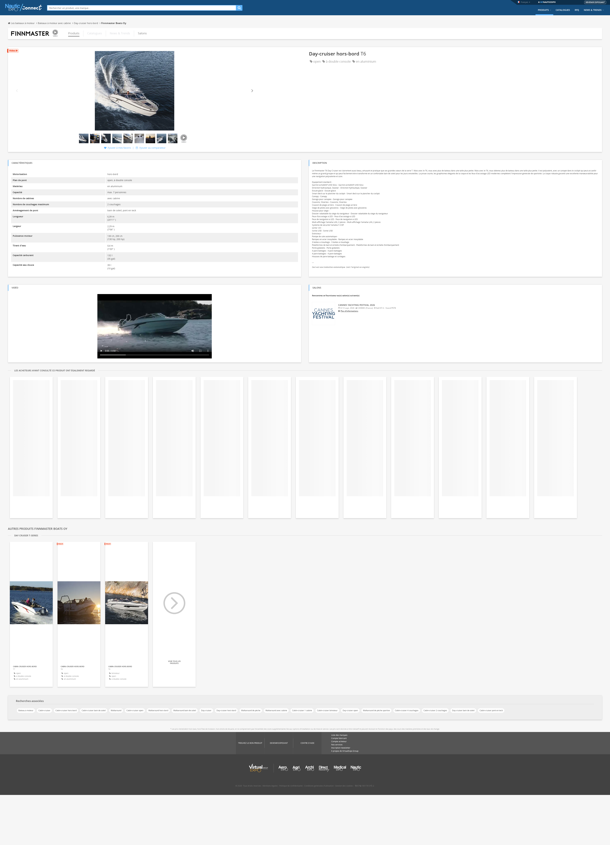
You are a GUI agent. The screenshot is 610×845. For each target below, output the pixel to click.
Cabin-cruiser (44, 710)
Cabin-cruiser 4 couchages (406, 710)
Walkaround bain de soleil (184, 710)
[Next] (252, 90)
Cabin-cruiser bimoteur (327, 710)
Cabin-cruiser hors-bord (66, 710)
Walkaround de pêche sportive (376, 710)
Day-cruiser (206, 710)
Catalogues (563, 10)
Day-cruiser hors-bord (226, 710)
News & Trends (593, 10)
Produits (543, 10)
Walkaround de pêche (250, 710)
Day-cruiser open (350, 710)
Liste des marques (339, 735)
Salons (142, 33)
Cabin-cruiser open (134, 710)
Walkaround (116, 710)
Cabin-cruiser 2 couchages (435, 710)
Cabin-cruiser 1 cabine (302, 710)
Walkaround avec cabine (276, 710)
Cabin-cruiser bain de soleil (94, 710)
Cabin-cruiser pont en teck (491, 710)
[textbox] (141, 8)
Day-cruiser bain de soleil (463, 710)
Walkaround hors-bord (158, 710)
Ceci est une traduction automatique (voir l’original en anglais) (340, 267)
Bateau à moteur (25, 710)
